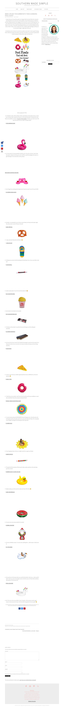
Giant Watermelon (10, 492)
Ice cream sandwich (10, 331)
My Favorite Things (10, 625)
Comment (6, 651)
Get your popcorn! (10, 293)
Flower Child (9, 423)
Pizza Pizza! (8, 348)
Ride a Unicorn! (9, 583)
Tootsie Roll (9, 264)
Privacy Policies (32, 701)
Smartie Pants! (9, 454)
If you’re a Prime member (21, 118)
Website (6, 669)
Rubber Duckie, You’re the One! (13, 471)
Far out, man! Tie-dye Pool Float (13, 400)
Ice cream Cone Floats (11, 192)
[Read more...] (47, 44)
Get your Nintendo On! (11, 314)
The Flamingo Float (10, 123)
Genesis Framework (38, 705)
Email (6, 665)
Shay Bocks (29, 705)
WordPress (47, 705)
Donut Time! (9, 379)
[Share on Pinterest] (25, 609)
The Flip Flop (9, 243)
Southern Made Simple (32, 3)
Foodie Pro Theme (23, 705)
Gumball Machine (10, 525)
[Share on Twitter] (22, 609)
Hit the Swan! (9, 547)
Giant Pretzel (9, 227)
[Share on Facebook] (19, 609)
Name (6, 661)
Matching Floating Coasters (11, 172)
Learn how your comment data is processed (28, 680)
